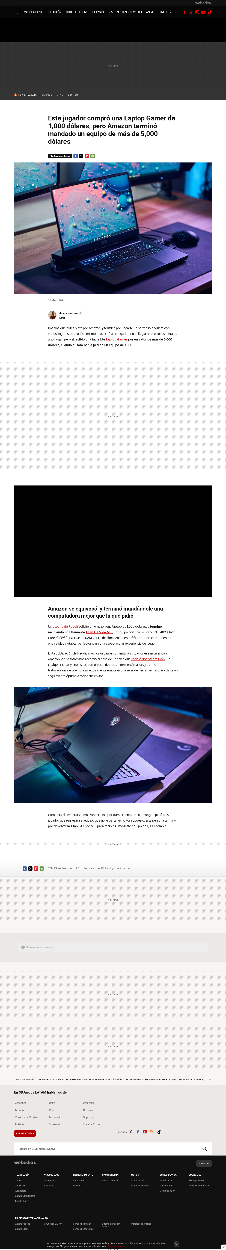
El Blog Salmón (196, 1180)
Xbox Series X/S (77, 12)
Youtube (203, 12)
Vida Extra (49, 1185)
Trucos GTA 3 (137, 1079)
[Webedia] (203, 3)
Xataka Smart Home (25, 1196)
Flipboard (87, 156)
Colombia (88, 1102)
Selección (54, 12)
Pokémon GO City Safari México (108, 1079)
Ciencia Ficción (92, 1124)
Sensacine (78, 1180)
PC (77, 868)
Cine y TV (165, 12)
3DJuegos (49, 1180)
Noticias (67, 868)
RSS (152, 1131)
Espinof (77, 1185)
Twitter (191, 12)
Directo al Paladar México (111, 1225)
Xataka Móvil (21, 1185)
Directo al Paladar (111, 1180)
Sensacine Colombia (83, 1229)
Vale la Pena (33, 12)
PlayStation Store (78, 1079)
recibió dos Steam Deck (148, 659)
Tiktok (210, 12)
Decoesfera (166, 1185)
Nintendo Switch (129, 12)
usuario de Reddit (65, 626)
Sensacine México (82, 1223)
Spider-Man (155, 1079)
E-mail (92, 156)
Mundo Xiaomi (22, 1201)
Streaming (55, 1124)
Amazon (125, 868)
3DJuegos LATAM (53, 1223)
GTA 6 (60, 95)
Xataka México (22, 1223)
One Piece (46, 95)
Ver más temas (25, 1133)
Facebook (184, 12)
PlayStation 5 (102, 12)
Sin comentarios (61, 156)
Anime (150, 12)
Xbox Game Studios (26, 1117)
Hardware (88, 868)
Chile (52, 1102)
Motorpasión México (141, 1223)
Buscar (204, 1149)
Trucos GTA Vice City (193, 1079)
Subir (201, 1163)
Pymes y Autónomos (199, 1185)
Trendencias (166, 1180)
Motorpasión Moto (140, 1185)
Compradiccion (167, 1190)
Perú (51, 1110)
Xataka (18, 1180)
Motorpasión (137, 1180)
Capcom (88, 1117)
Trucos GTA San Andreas (51, 1079)
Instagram (197, 12)
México (19, 1110)
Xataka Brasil (21, 1229)
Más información (116, 1246)
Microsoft (55, 1117)
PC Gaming (107, 868)
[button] (70, 313)
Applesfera (20, 1190)
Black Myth (172, 1079)
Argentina (20, 1102)
